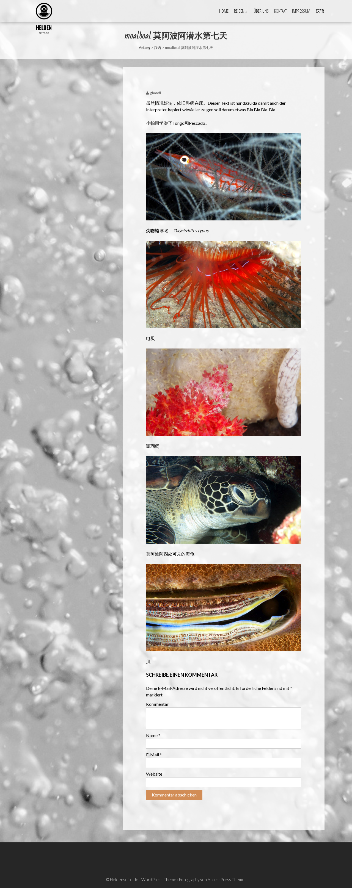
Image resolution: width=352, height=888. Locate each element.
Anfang (144, 47)
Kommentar (157, 704)
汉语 (320, 11)
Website (154, 773)
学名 (164, 230)
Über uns (261, 11)
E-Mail (154, 754)
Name (153, 735)
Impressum (301, 11)
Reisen (239, 11)
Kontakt (280, 11)
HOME (224, 11)
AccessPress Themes (227, 879)
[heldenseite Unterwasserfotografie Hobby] (29, 6)
